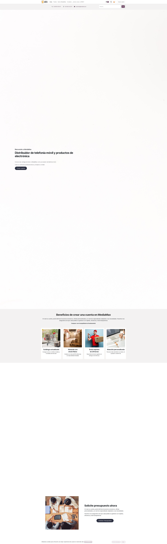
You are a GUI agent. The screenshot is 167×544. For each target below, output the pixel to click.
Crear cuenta (21, 168)
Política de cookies (88, 541)
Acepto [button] (123, 541)
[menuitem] (51, 2)
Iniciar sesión (121, 2)
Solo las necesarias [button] (116, 541)
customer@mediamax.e (81, 6)
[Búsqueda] (123, 6)
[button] (111, 2)
